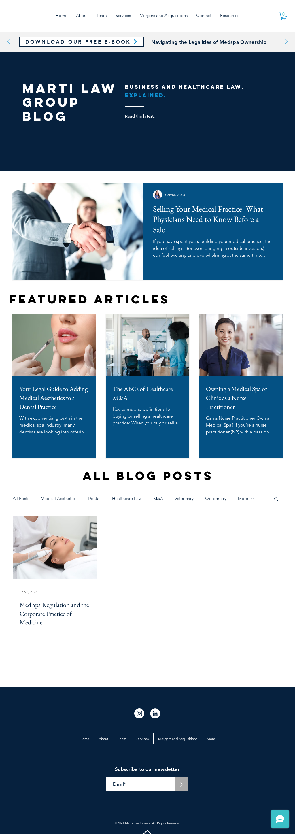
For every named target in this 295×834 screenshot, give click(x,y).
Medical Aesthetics (58, 498)
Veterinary (184, 498)
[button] (229, 15)
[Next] (286, 42)
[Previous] (8, 42)
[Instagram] (139, 713)
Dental (94, 498)
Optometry (215, 498)
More (243, 498)
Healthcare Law (127, 498)
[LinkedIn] (155, 713)
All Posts (21, 498)
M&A (158, 498)
